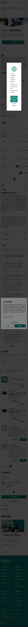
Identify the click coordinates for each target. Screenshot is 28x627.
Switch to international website (14, 99)
